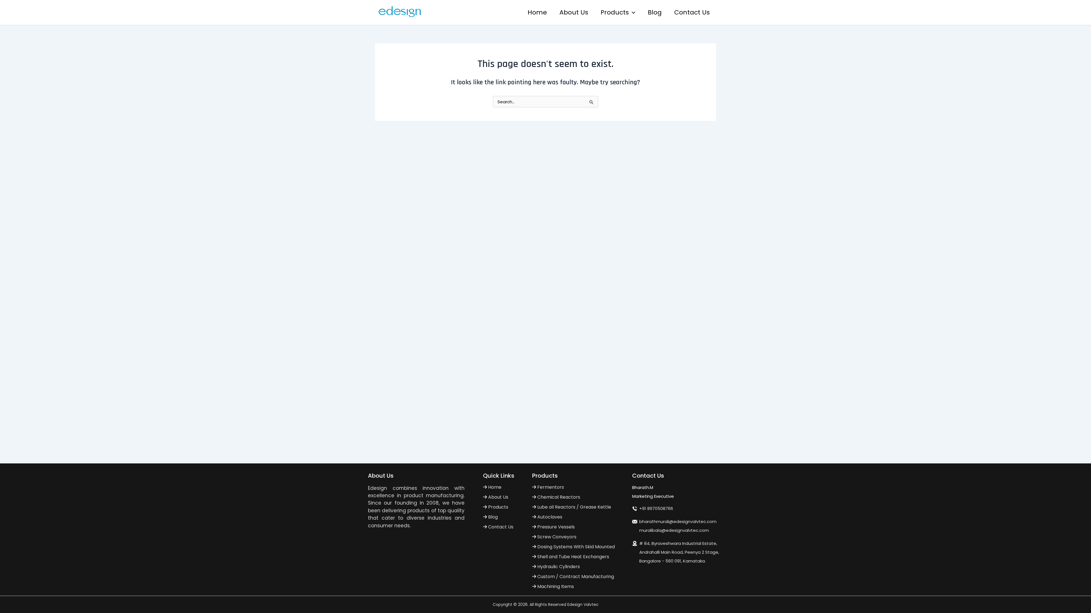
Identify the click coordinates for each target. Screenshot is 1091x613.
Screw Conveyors (556, 537)
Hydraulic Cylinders (558, 566)
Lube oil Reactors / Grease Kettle (573, 507)
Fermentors (550, 487)
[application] (632, 12)
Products (615, 12)
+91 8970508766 (656, 508)
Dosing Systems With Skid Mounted (575, 546)
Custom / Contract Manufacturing (575, 576)
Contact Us (692, 12)
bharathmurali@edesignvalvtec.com (678, 521)
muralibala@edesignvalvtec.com (674, 530)
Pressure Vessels (555, 527)
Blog (655, 12)
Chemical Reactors (558, 497)
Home (537, 12)
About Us (573, 12)
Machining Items (555, 586)
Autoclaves (549, 517)
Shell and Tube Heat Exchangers (572, 556)
